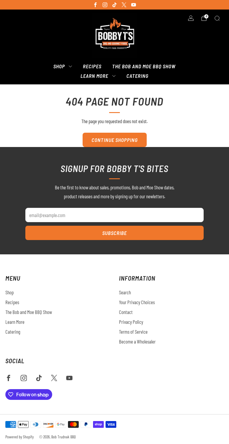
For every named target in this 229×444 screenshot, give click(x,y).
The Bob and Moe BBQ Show (144, 66)
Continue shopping (115, 140)
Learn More (94, 76)
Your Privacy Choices (137, 302)
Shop (59, 66)
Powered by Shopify (19, 436)
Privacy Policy (131, 322)
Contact (126, 312)
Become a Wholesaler (137, 341)
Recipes (92, 66)
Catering (137, 76)
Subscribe (114, 233)
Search (125, 292)
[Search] (217, 18)
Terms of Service (133, 332)
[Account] (191, 18)
